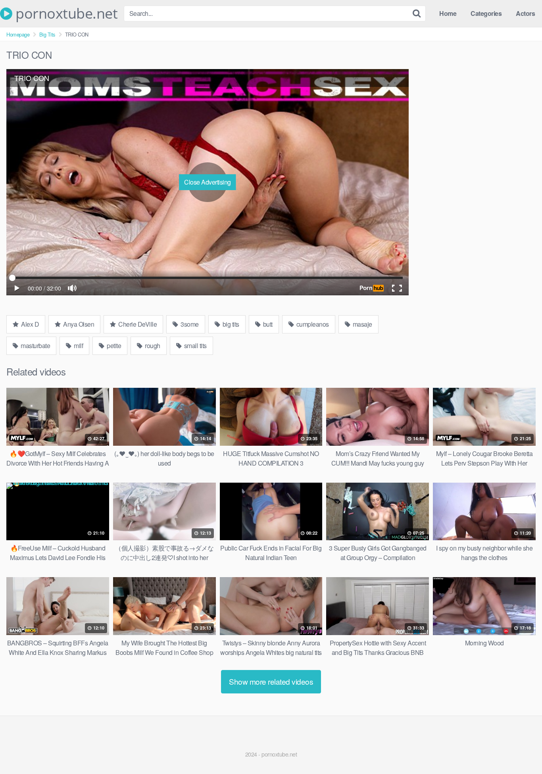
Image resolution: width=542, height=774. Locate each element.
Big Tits (47, 34)
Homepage (17, 34)
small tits (195, 345)
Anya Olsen (78, 324)
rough (152, 345)
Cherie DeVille (137, 324)
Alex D (29, 324)
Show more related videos (271, 681)
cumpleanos (312, 324)
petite (113, 345)
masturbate (34, 345)
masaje (361, 324)
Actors (525, 13)
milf (78, 345)
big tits (230, 324)
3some (189, 324)
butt (267, 324)
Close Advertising (207, 182)
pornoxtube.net (64, 13)
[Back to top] (520, 748)
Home (447, 13)
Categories (486, 13)
